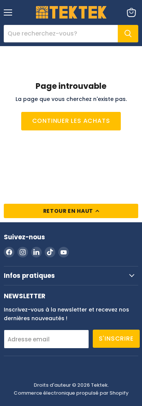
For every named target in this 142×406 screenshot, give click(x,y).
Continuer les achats (71, 120)
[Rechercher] (128, 33)
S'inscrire (116, 338)
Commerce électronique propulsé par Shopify (71, 393)
